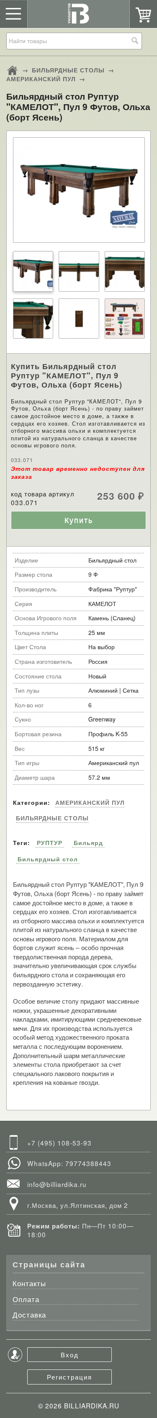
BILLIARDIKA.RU (91, 1405)
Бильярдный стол (48, 859)
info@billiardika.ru (57, 1184)
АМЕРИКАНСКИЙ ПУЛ (41, 78)
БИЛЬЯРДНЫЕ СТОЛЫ (68, 70)
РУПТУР (49, 842)
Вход (70, 1354)
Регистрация (69, 1376)
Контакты (29, 1283)
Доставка (29, 1315)
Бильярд (88, 842)
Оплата (26, 1299)
